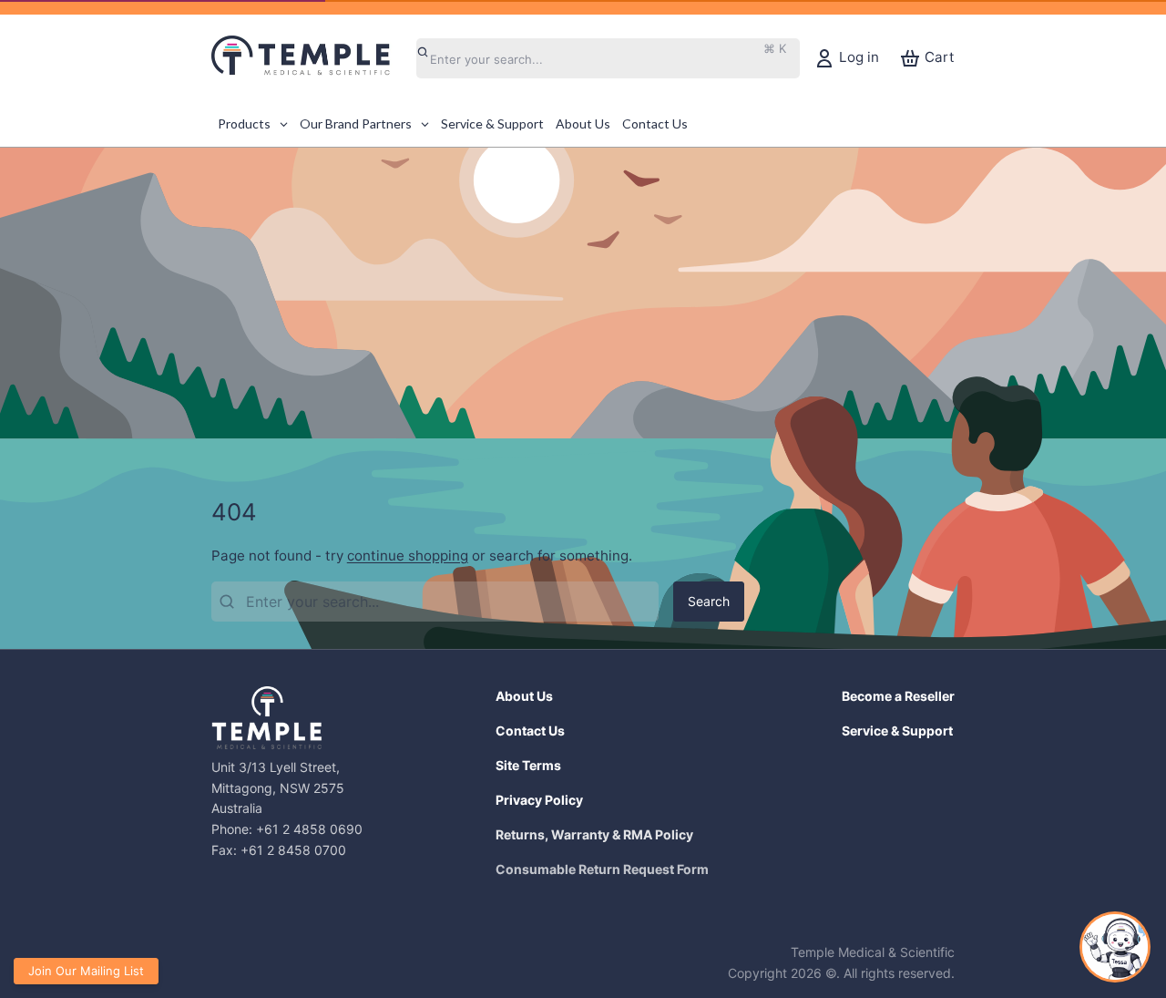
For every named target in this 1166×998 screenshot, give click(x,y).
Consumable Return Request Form (602, 869)
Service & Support (897, 730)
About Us (524, 696)
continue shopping (407, 555)
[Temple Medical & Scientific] (310, 58)
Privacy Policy (539, 800)
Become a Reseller (898, 696)
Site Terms (528, 765)
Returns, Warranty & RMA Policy (594, 834)
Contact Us (530, 730)
